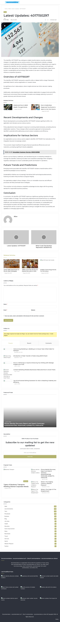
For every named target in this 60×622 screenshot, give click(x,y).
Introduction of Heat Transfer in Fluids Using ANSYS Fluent (30, 356)
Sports (6, 541)
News (6, 531)
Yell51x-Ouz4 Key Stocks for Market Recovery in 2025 (30, 270)
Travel (6, 536)
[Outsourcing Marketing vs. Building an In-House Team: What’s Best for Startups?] (8, 351)
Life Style (7, 521)
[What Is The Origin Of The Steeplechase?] (35, 492)
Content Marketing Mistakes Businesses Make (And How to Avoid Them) (34, 369)
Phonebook (7, 513)
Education (7, 526)
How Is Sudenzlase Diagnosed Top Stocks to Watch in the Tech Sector (48, 107)
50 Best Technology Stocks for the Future (48, 270)
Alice (7, 19)
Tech (6, 511)
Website (33, 310)
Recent (29, 343)
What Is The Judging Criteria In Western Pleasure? (47, 483)
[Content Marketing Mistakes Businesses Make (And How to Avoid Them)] (8, 374)
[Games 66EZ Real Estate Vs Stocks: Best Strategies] (12, 263)
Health (6, 523)
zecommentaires (9, 508)
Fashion (6, 546)
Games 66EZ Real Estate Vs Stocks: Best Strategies (11, 270)
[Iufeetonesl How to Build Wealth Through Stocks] (8, 107)
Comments (49, 343)
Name (5, 304)
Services (7, 538)
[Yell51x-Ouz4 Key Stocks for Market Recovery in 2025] (30, 263)
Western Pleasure (9, 543)
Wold (9, 8)
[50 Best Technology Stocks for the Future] (48, 263)
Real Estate (7, 533)
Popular (10, 343)
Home (6, 8)
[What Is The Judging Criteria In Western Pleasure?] (35, 484)
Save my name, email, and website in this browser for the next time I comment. (24, 315)
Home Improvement (10, 528)
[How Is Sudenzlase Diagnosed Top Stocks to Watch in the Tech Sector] (35, 107)
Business (7, 516)
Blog (6, 518)
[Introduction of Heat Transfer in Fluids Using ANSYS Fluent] (8, 358)
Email (5, 310)
